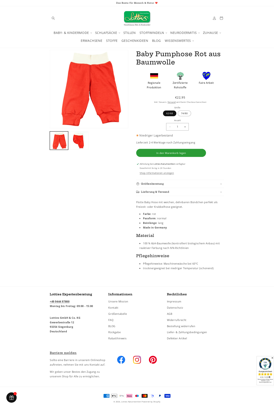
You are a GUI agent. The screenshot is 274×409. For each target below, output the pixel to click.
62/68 (169, 113)
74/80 (184, 113)
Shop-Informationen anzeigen (157, 172)
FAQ (110, 320)
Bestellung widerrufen (181, 326)
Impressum (174, 301)
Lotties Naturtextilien (131, 401)
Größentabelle (117, 314)
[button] (53, 18)
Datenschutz (175, 307)
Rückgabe (114, 332)
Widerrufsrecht (176, 320)
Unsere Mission (118, 301)
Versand (172, 102)
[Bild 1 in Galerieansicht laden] (59, 140)
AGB (169, 314)
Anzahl (177, 120)
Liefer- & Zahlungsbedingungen (187, 332)
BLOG (111, 326)
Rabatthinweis (117, 338)
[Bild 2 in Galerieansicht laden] (79, 140)
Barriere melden (63, 353)
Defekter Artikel (177, 338)
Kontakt (113, 307)
